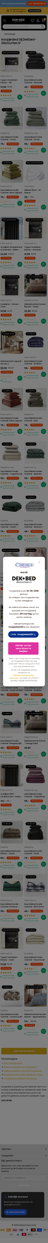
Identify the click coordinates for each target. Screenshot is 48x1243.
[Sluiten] (40, 562)
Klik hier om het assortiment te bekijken (23, 648)
